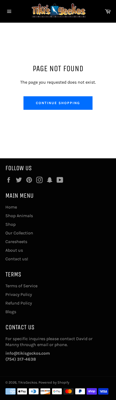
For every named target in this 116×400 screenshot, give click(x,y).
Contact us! (16, 258)
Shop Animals (19, 215)
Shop (10, 224)
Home (11, 207)
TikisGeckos (27, 382)
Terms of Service (21, 285)
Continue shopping (58, 103)
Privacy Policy (18, 294)
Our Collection (19, 232)
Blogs (10, 311)
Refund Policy (18, 303)
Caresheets (16, 241)
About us (14, 250)
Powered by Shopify (54, 382)
